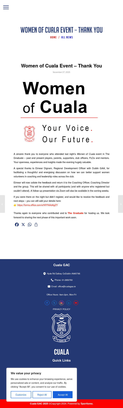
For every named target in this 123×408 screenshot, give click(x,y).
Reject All (42, 394)
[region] (41, 385)
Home (53, 37)
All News (67, 37)
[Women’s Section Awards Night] (120, 204)
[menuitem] (4, 7)
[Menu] (4, 7)
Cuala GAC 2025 (39, 403)
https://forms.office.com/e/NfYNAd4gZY (37, 205)
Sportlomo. (87, 403)
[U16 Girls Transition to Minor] (2, 204)
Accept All (63, 394)
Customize (21, 394)
